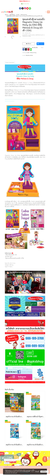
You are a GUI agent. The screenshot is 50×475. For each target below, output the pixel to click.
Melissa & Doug (33, 52)
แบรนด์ (27, 52)
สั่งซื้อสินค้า (29, 43)
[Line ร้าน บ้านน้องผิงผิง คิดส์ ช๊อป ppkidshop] (25, 357)
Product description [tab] (10, 62)
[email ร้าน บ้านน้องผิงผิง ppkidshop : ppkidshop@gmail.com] (25, 368)
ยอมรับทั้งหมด (43, 471)
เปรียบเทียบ (35, 47)
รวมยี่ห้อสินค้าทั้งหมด (23, 457)
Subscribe (7, 463)
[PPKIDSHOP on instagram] (25, 377)
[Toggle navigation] (48, 12)
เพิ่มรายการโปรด (26, 47)
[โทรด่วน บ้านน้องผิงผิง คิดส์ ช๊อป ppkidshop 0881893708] (25, 337)
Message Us (41, 43)
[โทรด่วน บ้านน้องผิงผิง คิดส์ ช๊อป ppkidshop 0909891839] (25, 345)
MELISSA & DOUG (29, 55)
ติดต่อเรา (20, 462)
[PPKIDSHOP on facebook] (25, 371)
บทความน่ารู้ (21, 464)
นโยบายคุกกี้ (15, 472)
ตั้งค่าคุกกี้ (37, 471)
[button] (45, 12)
